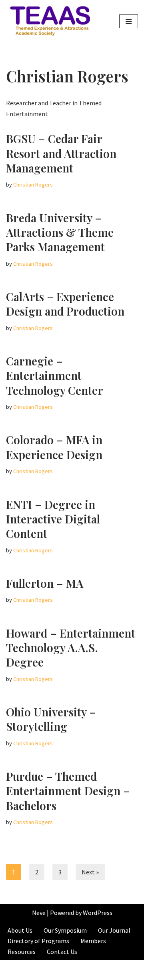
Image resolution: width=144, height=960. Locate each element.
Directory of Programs (38, 941)
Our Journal (114, 930)
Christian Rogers (33, 184)
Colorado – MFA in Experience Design (54, 447)
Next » (90, 872)
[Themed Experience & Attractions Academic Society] (48, 21)
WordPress (97, 913)
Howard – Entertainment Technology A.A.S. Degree (70, 648)
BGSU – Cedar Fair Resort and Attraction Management (61, 153)
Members (93, 941)
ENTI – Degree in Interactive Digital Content (53, 519)
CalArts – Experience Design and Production (65, 303)
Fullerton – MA (44, 583)
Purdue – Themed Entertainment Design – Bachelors (68, 791)
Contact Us (62, 952)
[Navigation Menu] (128, 21)
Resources (22, 952)
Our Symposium (65, 930)
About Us (20, 930)
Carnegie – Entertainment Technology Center (54, 375)
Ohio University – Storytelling (51, 719)
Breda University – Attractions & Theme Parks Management (60, 232)
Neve (39, 913)
